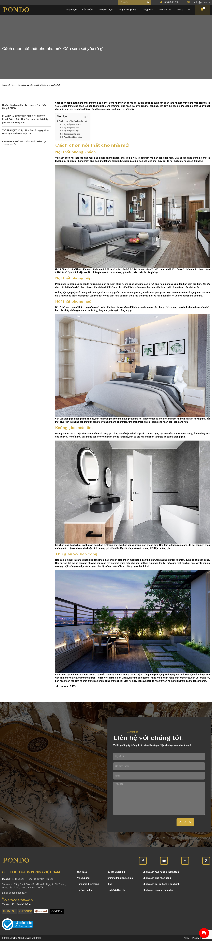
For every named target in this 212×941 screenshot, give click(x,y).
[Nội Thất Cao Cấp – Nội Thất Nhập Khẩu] (16, 9)
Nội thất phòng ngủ (71, 131)
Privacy (195, 938)
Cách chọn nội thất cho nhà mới (73, 121)
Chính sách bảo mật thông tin (158, 890)
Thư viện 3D (165, 9)
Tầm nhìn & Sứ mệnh (88, 884)
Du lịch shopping (127, 9)
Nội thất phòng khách (72, 124)
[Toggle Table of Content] (84, 117)
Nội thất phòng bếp (71, 127)
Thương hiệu (105, 9)
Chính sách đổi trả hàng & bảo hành (161, 884)
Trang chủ (6, 85)
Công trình (147, 9)
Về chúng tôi (83, 878)
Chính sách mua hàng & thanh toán (161, 872)
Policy (186, 938)
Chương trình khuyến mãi (120, 878)
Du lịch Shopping (116, 872)
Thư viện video (84, 890)
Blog (180, 9)
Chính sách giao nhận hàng (157, 878)
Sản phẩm (87, 9)
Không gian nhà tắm (72, 134)
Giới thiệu (71, 9)
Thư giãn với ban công (73, 137)
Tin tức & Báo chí (116, 890)
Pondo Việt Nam (105, 677)
